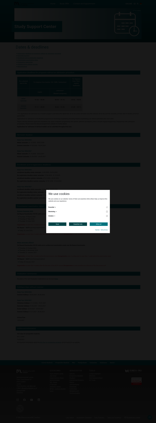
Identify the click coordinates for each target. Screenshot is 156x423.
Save (57, 224)
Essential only (78, 224)
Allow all (98, 224)
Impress (97, 230)
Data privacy (104, 230)
